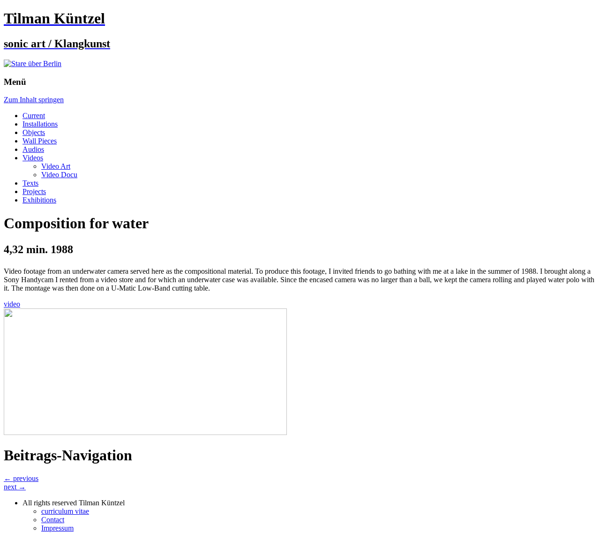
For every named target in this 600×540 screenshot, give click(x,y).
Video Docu (59, 175)
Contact (52, 520)
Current (33, 116)
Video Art (55, 166)
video (12, 304)
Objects (33, 132)
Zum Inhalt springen (34, 100)
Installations (40, 124)
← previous (21, 478)
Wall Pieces (39, 141)
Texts (30, 183)
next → (15, 487)
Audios (33, 149)
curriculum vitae (65, 511)
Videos (32, 158)
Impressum (57, 528)
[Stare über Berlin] (32, 64)
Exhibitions (39, 200)
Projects (34, 191)
